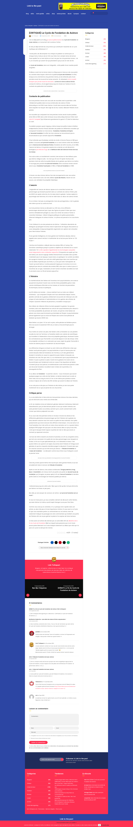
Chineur (87, 42)
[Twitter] (97, 13)
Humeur (87, 53)
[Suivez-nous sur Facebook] (55, 575)
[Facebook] (95, 13)
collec (48, 13)
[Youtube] (105, 13)
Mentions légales (50, 809)
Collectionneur (89, 46)
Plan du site (59, 809)
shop (53, 13)
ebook (69, 13)
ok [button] (99, 825)
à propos (76, 13)
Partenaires (41, 809)
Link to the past (34, 6)
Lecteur (87, 60)
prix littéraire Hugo (41, 149)
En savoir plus (105, 825)
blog (27, 13)
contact (83, 13)
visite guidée (40, 13)
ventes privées (61, 13)
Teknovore (38, 681)
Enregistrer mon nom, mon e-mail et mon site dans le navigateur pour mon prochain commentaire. (54, 735)
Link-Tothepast (54, 565)
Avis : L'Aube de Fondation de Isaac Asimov (41, 669)
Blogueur (87, 39)
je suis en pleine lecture (54, 40)
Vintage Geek (88, 792)
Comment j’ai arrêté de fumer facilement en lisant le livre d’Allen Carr (94, 787)
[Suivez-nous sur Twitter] (52, 575)
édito (32, 13)
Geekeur (87, 49)
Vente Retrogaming (90, 64)
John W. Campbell (34, 119)
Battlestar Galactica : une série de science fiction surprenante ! (47, 619)
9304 (65, 36)
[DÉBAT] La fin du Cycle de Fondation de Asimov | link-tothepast (47, 609)
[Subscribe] (62, 759)
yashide (37, 631)
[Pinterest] (102, 13)
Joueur (87, 56)
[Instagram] (100, 13)
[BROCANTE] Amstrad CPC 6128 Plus (64, 800)
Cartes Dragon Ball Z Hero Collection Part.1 (66, 779)
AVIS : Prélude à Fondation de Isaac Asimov (41, 657)
